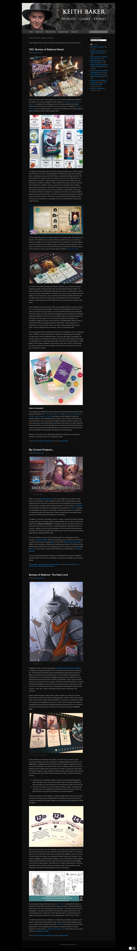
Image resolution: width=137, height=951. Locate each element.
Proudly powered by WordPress (68, 944)
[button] (132, 948)
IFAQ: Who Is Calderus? (97, 47)
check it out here (73, 249)
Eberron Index (39, 32)
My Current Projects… (41, 449)
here (32, 549)
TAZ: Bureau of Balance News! (46, 49)
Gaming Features (49, 441)
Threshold (78, 506)
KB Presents (73, 564)
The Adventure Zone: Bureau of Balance (68, 668)
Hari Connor (61, 904)
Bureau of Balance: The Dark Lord (48, 574)
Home (31, 32)
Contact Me (74, 32)
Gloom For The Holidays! (97, 88)
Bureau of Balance (39, 441)
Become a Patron (50, 32)
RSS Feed (95, 44)
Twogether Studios (63, 32)
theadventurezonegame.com (56, 929)
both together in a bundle (44, 416)
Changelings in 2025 (96, 84)
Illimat (52, 542)
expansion (52, 414)
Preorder (60, 924)
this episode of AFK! (42, 931)
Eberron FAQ (47, 564)
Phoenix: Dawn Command (71, 542)
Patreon (73, 508)
